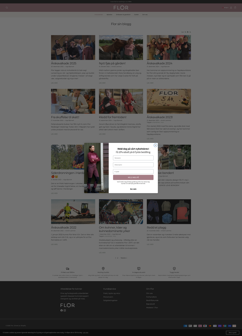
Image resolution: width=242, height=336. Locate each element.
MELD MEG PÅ (133, 177)
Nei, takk (133, 189)
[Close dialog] (155, 145)
